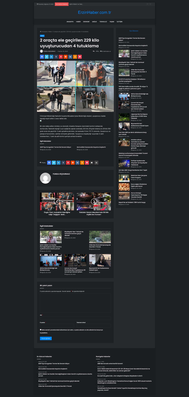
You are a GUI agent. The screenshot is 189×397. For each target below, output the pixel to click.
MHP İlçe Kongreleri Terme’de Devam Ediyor (55, 147)
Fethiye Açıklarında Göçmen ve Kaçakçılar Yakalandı (139, 163)
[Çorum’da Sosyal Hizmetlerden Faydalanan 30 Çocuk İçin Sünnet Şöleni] (75, 260)
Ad (41, 315)
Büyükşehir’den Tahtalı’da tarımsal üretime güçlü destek (74, 233)
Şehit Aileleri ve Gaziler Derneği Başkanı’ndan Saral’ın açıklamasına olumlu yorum (93, 4)
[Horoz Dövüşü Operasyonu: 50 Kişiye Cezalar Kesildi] (124, 195)
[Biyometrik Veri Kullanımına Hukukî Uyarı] (100, 260)
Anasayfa (70, 21)
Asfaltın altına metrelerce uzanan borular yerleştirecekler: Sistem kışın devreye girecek (139, 144)
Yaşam (112, 21)
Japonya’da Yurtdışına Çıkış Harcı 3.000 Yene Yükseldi (139, 116)
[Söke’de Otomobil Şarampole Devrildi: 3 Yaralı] (100, 237)
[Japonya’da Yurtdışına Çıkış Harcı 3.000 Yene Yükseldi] (124, 117)
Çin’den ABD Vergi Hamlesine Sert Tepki (133, 170)
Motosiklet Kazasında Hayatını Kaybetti (91, 147)
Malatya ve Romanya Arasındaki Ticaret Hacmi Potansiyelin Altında (133, 154)
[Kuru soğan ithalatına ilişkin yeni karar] (124, 187)
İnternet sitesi (81, 322)
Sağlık (94, 21)
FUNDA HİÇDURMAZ (49, 51)
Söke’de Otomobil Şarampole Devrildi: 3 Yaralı (100, 246)
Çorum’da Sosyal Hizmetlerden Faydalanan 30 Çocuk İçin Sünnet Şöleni (75, 270)
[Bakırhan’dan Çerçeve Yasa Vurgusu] (124, 178)
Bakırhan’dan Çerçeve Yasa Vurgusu (139, 176)
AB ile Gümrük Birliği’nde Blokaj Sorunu (48, 269)
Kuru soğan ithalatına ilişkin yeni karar (139, 185)
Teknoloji (103, 21)
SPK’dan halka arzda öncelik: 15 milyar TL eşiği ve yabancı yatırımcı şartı (133, 88)
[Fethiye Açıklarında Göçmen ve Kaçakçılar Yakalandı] (124, 163)
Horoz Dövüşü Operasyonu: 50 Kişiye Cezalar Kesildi (139, 195)
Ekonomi (86, 21)
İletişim (119, 21)
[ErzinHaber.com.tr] (94, 12)
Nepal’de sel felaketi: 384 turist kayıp (132, 202)
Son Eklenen (134, 31)
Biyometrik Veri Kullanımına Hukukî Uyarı (99, 269)
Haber (78, 21)
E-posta (43, 322)
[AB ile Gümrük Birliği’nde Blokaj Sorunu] (51, 260)
